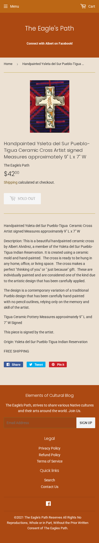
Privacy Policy (49, 448)
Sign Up (86, 423)
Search (49, 480)
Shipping (11, 182)
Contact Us (49, 487)
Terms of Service (49, 461)
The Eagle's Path (49, 28)
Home (8, 64)
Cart (91, 6)
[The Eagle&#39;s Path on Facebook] (48, 504)
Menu (14, 6)
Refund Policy (49, 455)
